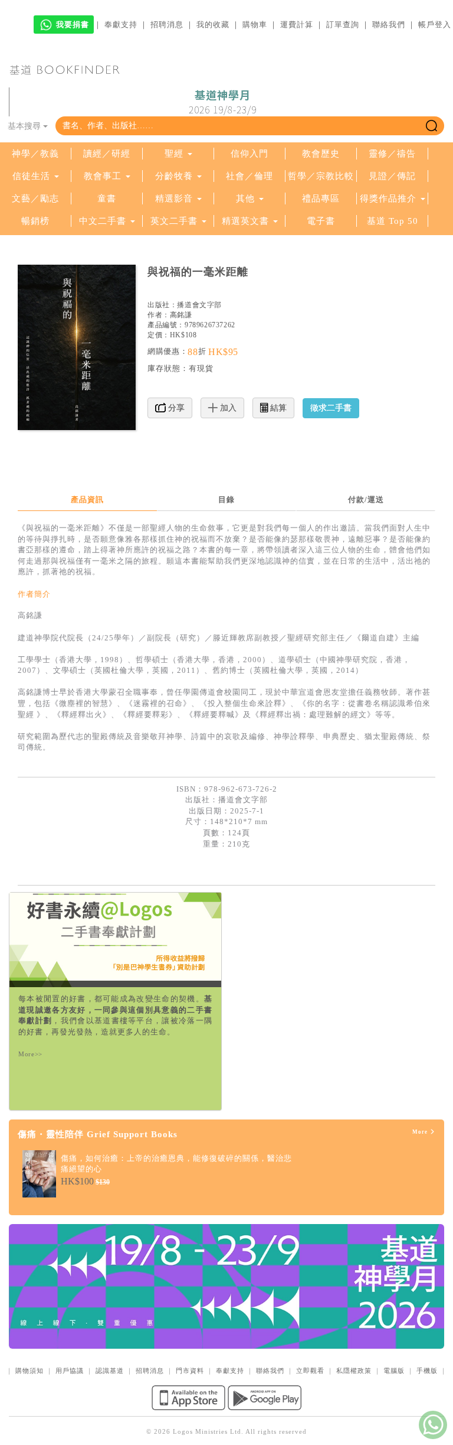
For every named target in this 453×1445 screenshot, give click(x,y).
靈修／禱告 (392, 153)
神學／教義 (35, 153)
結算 (277, 407)
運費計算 (296, 24)
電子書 (321, 221)
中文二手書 (104, 221)
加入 (227, 407)
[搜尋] (431, 125)
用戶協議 (69, 1370)
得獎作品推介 (388, 198)
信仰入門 (249, 153)
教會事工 (103, 176)
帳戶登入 (434, 24)
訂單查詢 (342, 24)
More (420, 1132)
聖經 (174, 153)
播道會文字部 (199, 305)
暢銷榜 (35, 221)
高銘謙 (181, 315)
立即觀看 (310, 1370)
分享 (175, 407)
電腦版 (394, 1370)
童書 (106, 198)
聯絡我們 (388, 24)
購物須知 (29, 1370)
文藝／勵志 (35, 198)
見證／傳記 (392, 176)
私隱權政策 (354, 1370)
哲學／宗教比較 (321, 176)
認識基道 (110, 1370)
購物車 (254, 24)
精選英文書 (247, 221)
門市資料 (190, 1370)
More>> (30, 1053)
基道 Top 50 (392, 221)
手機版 (427, 1370)
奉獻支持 (120, 24)
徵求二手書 (331, 407)
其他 (245, 198)
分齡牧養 (174, 176)
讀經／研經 (106, 153)
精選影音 (174, 198)
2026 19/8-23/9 (223, 102)
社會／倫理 (249, 176)
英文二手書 (175, 221)
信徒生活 (31, 176)
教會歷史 (321, 153)
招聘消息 (166, 24)
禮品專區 (321, 198)
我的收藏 (212, 24)
